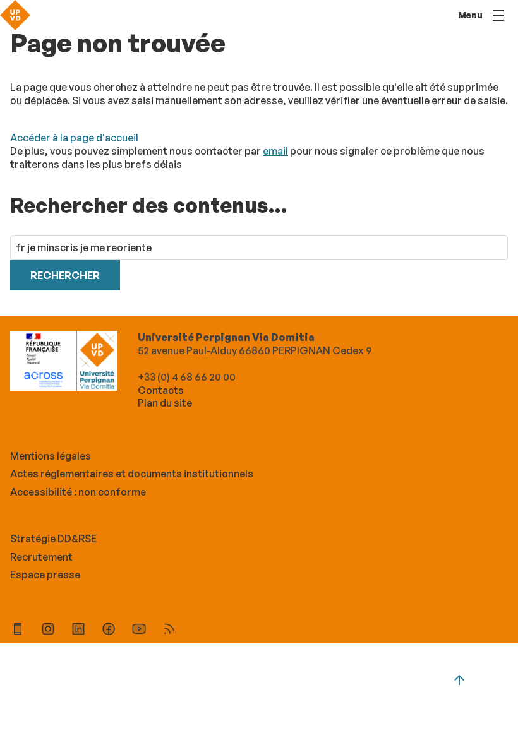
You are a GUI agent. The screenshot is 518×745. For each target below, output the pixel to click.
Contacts (161, 390)
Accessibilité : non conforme (78, 492)
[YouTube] (139, 630)
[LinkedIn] (78, 630)
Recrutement (41, 557)
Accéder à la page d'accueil (74, 137)
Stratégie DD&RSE (53, 538)
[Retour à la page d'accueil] (15, 15)
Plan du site (165, 402)
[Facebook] (108, 630)
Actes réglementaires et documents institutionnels (131, 473)
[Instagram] (48, 630)
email (275, 151)
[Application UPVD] (17, 630)
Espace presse (45, 574)
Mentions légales (50, 456)
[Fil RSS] (169, 630)
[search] (259, 247)
